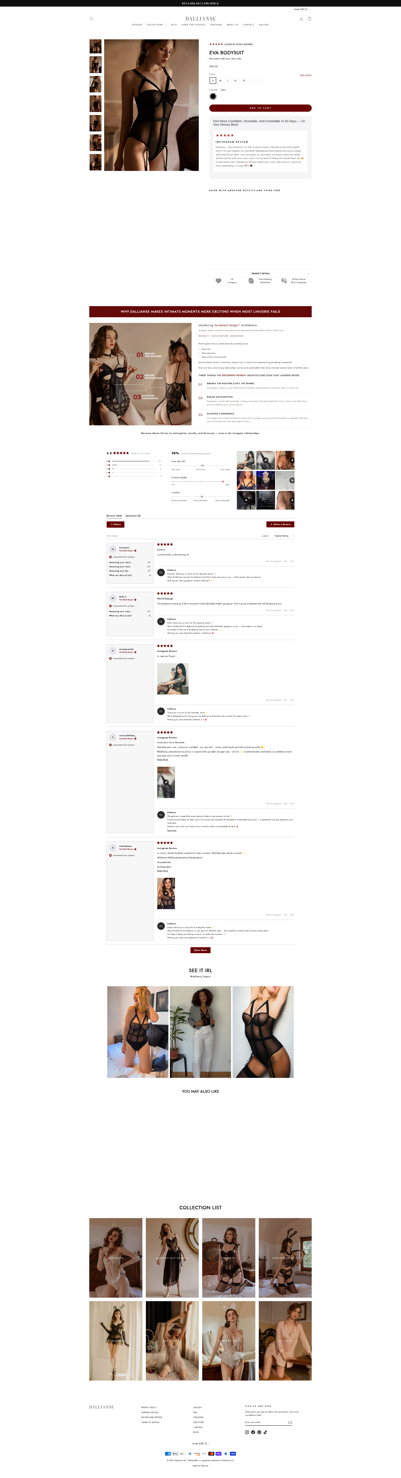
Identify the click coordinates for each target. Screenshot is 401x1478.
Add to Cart (240, 256)
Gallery (264, 24)
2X (252, 80)
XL (235, 80)
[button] (134, 461)
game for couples (193, 24)
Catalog (137, 24)
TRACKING (198, 1417)
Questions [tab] (133, 516)
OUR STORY (198, 1422)
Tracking (216, 24)
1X (244, 80)
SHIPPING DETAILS (150, 1412)
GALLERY (197, 1407)
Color (217, 90)
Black (213, 96)
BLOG (196, 1432)
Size (212, 74)
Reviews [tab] (114, 516)
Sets (174, 24)
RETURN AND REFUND (151, 1417)
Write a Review (283, 525)
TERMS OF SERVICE (150, 1422)
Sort (266, 536)
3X (261, 80)
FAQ (195, 1412)
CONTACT (248, 24)
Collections (155, 24)
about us (233, 24)
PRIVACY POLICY (148, 1407)
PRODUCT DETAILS (261, 273)
